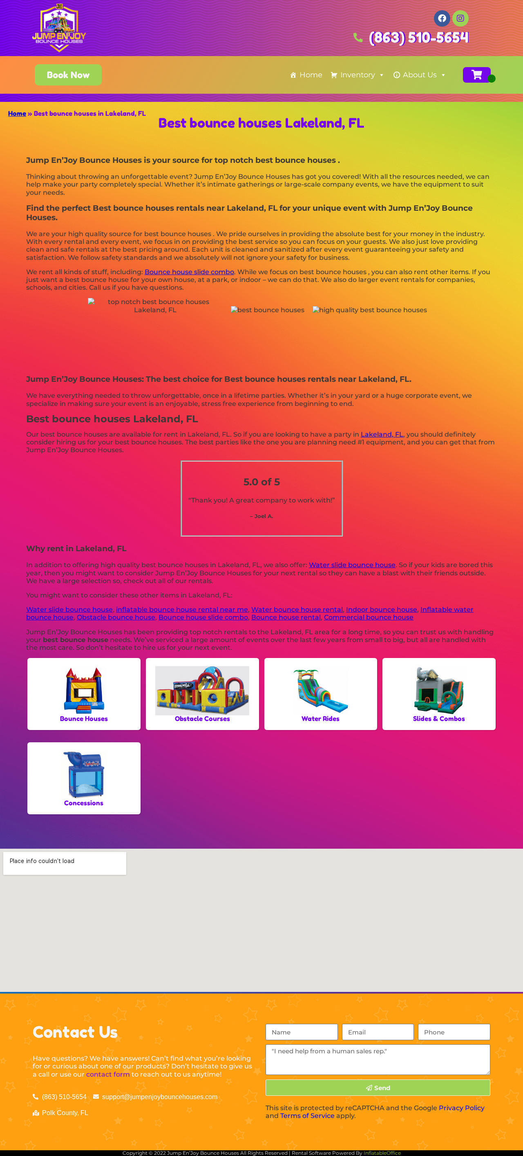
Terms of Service (307, 1116)
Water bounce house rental (297, 609)
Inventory (357, 74)
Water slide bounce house (352, 565)
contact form (108, 1074)
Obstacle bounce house (116, 617)
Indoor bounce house (381, 609)
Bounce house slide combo (189, 272)
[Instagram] (460, 18)
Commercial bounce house (368, 617)
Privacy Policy (462, 1108)
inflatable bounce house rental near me (182, 609)
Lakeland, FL (382, 434)
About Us (420, 74)
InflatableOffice (382, 1153)
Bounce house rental (286, 617)
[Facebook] (442, 18)
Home (310, 74)
